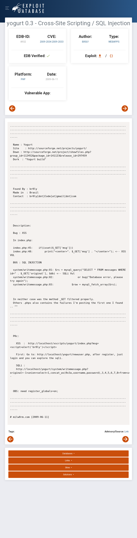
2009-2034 (46, 41)
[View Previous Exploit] (12, 108)
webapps (113, 41)
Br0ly (85, 41)
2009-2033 (57, 41)
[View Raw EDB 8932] (111, 56)
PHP (23, 79)
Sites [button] (67, 467)
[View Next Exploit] (125, 108)
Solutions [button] (67, 474)
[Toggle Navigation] (8, 8)
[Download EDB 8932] (101, 56)
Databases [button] (67, 453)
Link (126, 431)
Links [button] (67, 460)
